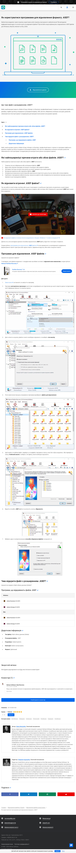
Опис (63, 851)
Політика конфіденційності (21, 844)
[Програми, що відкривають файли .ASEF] (37, 590)
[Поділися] (10, 788)
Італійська (57, 719)
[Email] (47, 794)
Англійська (15, 719)
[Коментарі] (13, 678)
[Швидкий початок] (73, 7)
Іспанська (29, 719)
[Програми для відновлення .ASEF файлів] (45, 254)
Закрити (57, 851)
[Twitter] (28, 794)
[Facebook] (10, 794)
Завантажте (8, 282)
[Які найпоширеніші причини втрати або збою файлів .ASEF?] (64, 158)
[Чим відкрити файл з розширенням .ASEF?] (47, 581)
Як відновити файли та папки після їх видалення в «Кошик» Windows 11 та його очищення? (31, 238)
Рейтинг (10, 712)
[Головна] (3, 7)
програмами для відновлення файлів (23, 245)
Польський (36, 719)
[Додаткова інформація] (22, 631)
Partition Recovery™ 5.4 (18, 269)
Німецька (21, 719)
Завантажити (67, 271)
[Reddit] (66, 794)
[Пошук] (61, 7)
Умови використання (7, 844)
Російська (43, 719)
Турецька (50, 719)
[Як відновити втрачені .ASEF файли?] (40, 184)
